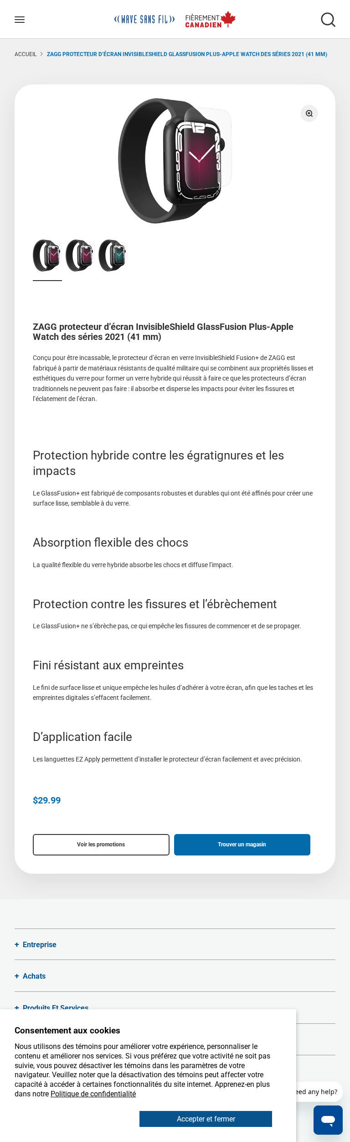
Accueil (25, 54)
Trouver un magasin (242, 844)
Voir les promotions (101, 844)
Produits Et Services (55, 1008)
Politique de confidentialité (93, 1094)
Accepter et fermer (206, 1119)
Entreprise (40, 944)
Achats (34, 976)
